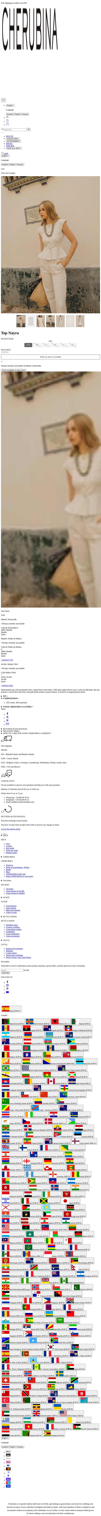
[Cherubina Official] (2, 132)
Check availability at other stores (13, 370)
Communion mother (14, 929)
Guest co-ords (11, 912)
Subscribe (5, 973)
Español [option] (10, 114)
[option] (13, 1021)
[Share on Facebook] (7, 714)
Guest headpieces (12, 934)
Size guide (10, 848)
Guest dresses (11, 906)
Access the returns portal (10, 829)
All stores (9, 889)
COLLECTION (12, 139)
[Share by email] (7, 725)
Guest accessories (13, 936)
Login (5, 153)
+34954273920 (7, 686)
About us (9, 865)
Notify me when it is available (50, 357)
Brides (8, 870)
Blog (8, 872)
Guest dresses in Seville (15, 891)
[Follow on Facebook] (7, 983)
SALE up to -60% (13, 148)
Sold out (5, 352)
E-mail (26, 970)
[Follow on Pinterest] (7, 989)
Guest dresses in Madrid (15, 893)
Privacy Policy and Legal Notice (18, 957)
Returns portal (11, 853)
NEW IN (9, 136)
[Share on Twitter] (7, 718)
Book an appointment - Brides (17, 867)
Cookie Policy (11, 953)
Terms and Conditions (14, 955)
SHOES (9, 144)
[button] (21, 321)
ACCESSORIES (13, 141)
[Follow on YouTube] (7, 993)
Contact (9, 846)
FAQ (8, 844)
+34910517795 (7, 660)
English (9, 105)
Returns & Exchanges (14, 949)
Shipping (9, 951)
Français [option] (25, 114)
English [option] (17, 114)
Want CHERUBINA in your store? (19, 876)
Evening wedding (13, 927)
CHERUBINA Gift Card (15, 874)
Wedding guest (11, 925)
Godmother (10, 932)
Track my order (12, 850)
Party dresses (11, 908)
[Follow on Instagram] (7, 986)
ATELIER (10, 146)
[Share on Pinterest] (7, 721)
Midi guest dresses (13, 910)
